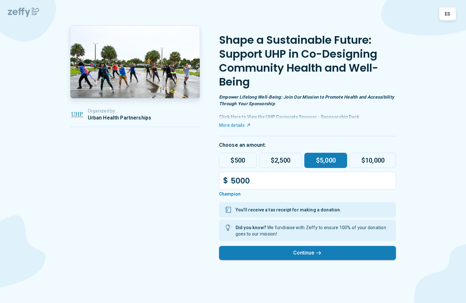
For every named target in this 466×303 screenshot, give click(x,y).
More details (232, 125)
